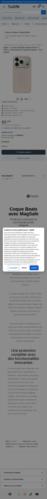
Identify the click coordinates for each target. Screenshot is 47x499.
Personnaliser (14, 268)
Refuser (24, 268)
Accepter (34, 268)
